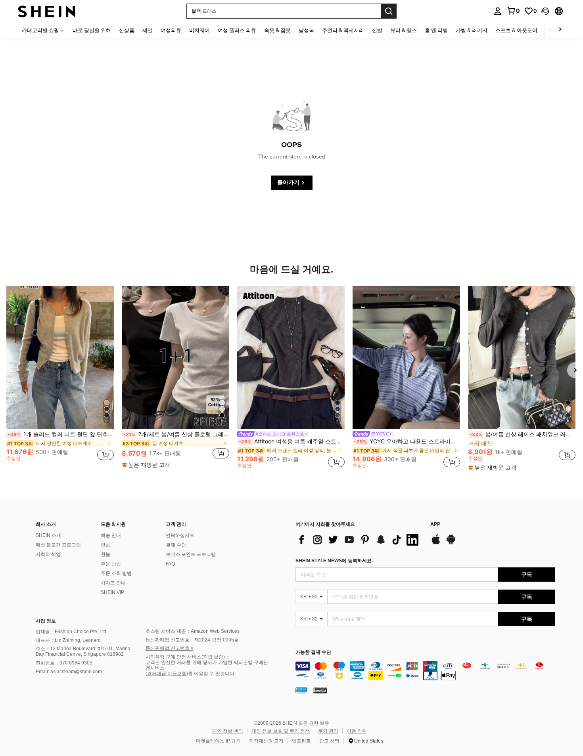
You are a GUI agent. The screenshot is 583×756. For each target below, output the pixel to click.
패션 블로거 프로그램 (58, 545)
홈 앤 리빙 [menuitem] (436, 30)
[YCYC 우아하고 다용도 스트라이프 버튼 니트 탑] (406, 357)
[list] (358, 540)
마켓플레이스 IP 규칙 (218, 741)
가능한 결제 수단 (313, 652)
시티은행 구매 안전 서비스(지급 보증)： (188, 657)
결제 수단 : (177, 545)
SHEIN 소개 (48, 535)
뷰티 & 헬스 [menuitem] (403, 30)
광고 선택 (329, 741)
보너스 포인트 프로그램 (191, 554)
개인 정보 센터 (227, 731)
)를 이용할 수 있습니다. (211, 673)
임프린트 (301, 741)
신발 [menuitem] (377, 30)
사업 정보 (46, 621)
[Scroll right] (560, 30)
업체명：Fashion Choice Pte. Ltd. (71, 631)
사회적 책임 (48, 554)
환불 (105, 554)
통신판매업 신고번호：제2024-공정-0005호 (192, 640)
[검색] (389, 11)
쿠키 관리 (328, 731)
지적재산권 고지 (266, 741)
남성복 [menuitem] (306, 30)
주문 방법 (111, 564)
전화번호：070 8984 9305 (64, 663)
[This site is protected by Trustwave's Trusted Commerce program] (301, 690)
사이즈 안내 (113, 583)
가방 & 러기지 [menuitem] (471, 30)
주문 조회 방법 (116, 573)
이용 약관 (357, 731)
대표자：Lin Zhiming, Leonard (68, 640)
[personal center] (497, 11)
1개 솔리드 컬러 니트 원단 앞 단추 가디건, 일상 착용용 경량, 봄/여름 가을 (61, 434)
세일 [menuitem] (147, 30)
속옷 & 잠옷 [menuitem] (277, 30)
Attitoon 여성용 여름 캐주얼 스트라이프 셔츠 (292, 441)
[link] (513, 10)
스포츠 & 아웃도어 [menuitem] (516, 30)
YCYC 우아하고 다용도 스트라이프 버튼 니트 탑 (407, 441)
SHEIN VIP (112, 592)
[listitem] (60, 377)
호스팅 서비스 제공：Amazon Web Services (193, 631)
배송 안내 (111, 535)
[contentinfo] (425, 670)
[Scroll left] (550, 30)
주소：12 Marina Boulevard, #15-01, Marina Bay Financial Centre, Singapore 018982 (83, 651)
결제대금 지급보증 (166, 673)
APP (435, 524)
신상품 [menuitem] (126, 30)
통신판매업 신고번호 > (170, 648)
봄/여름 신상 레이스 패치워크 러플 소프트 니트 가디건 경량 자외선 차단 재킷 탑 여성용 (522, 434)
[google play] (450, 543)
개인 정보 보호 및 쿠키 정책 (280, 731)
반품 (105, 545)
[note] (147, 465)
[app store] (435, 543)
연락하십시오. (181, 535)
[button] (545, 11)
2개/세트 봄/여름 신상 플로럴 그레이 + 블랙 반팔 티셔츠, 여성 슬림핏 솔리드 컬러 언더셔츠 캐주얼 (176, 434)
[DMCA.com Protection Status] (320, 690)
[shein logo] (46, 11)
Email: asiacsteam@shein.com (69, 671)
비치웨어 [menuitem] (199, 30)
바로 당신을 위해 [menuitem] (92, 30)
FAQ (170, 564)
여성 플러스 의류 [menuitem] (237, 30)
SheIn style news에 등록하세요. (334, 560)
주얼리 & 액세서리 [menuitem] (343, 30)
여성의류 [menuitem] (171, 30)
